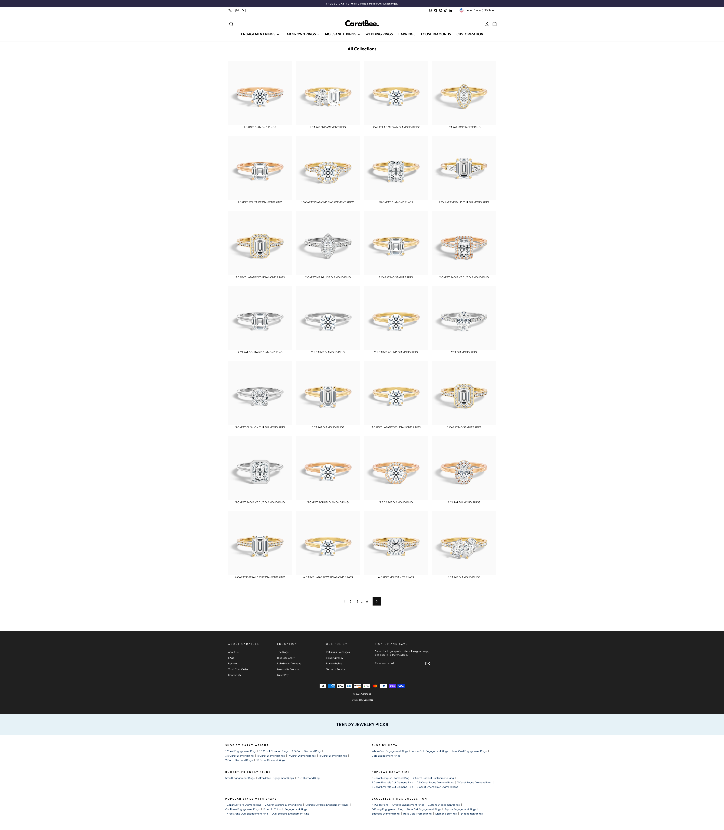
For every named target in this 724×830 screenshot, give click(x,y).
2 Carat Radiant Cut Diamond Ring (433, 778)
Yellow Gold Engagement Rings (430, 751)
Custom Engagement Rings (444, 804)
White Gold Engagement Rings (390, 751)
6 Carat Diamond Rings (271, 755)
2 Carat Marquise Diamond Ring (390, 778)
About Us (233, 652)
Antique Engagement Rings (408, 804)
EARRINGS (406, 34)
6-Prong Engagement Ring (387, 809)
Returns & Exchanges (338, 652)
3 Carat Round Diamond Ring (474, 782)
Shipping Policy (334, 657)
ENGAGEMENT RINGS (258, 34)
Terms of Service (335, 669)
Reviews (232, 663)
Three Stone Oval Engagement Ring (246, 813)
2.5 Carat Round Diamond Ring (435, 782)
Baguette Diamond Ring (386, 813)
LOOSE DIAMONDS (436, 34)
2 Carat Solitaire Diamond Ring (283, 804)
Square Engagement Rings (460, 809)
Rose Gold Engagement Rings (469, 751)
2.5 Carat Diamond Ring (306, 751)
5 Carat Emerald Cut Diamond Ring (437, 786)
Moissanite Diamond (288, 669)
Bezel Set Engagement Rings (424, 809)
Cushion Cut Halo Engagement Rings (326, 804)
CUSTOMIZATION (469, 34)
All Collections (380, 804)
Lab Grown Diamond (289, 663)
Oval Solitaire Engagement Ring (290, 813)
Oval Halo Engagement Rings (242, 809)
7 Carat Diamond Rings (302, 755)
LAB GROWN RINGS (301, 34)
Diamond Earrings (446, 813)
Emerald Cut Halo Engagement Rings (285, 809)
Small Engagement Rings (240, 778)
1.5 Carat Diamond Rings (273, 751)
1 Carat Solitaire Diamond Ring (243, 804)
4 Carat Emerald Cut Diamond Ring (392, 786)
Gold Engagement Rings (386, 755)
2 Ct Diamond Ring (309, 778)
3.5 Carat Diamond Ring (239, 755)
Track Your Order (238, 669)
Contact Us (234, 675)
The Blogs (282, 652)
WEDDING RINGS (379, 34)
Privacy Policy (334, 663)
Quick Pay (283, 675)
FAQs (231, 657)
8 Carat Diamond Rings (333, 755)
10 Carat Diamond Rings (270, 760)
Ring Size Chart (286, 657)
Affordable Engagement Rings (276, 778)
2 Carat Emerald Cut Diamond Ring (392, 782)
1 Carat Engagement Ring (240, 751)
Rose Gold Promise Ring (417, 813)
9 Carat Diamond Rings (239, 760)
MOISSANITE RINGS (341, 34)
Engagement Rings (471, 813)
